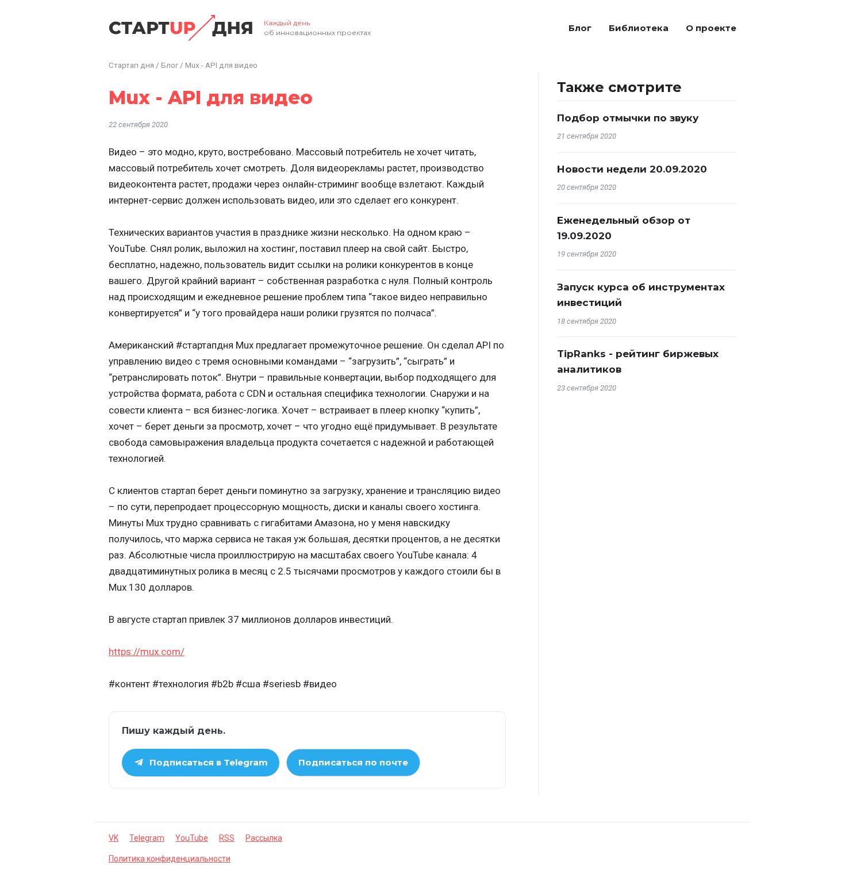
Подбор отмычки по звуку (627, 118)
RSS (227, 838)
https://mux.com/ (147, 651)
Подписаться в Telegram (208, 762)
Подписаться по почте (353, 762)
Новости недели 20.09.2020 (632, 169)
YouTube (191, 838)
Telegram (146, 838)
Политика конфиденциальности (170, 858)
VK (113, 838)
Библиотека (639, 27)
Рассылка (263, 838)
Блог (580, 27)
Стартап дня (131, 65)
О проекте (711, 27)
